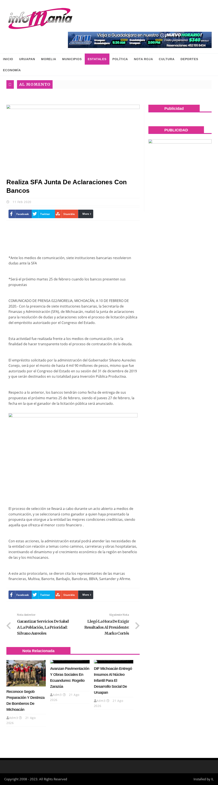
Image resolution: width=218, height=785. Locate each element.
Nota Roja (143, 59)
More (85, 214)
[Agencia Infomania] (40, 18)
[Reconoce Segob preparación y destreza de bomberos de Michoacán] (26, 673)
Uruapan (27, 59)
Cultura (166, 59)
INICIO (8, 59)
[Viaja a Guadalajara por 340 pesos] (140, 40)
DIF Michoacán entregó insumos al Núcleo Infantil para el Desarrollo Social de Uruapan (113, 680)
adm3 (13, 718)
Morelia (48, 59)
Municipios (72, 59)
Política (120, 59)
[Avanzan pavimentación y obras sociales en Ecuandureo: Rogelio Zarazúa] (69, 661)
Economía (12, 70)
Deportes (189, 59)
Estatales (97, 59)
